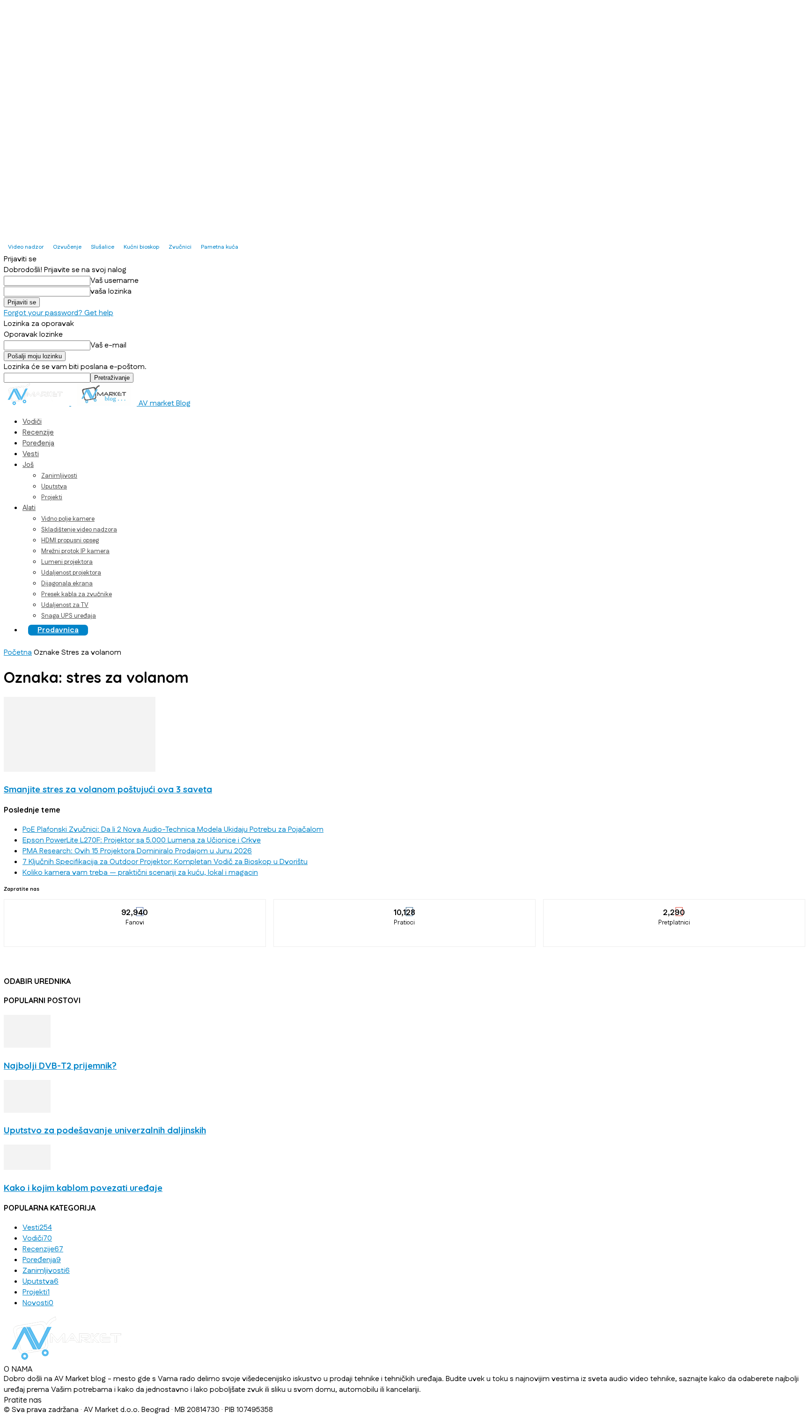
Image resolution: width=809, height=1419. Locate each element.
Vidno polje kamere (68, 519)
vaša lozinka (111, 291)
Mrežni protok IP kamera (75, 551)
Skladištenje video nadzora (79, 529)
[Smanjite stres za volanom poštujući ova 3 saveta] (79, 769)
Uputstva (54, 486)
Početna (18, 652)
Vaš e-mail (108, 345)
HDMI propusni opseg (70, 540)
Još (28, 465)
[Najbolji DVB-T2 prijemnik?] (27, 1045)
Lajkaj (135, 906)
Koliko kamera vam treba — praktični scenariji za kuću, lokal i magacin (140, 872)
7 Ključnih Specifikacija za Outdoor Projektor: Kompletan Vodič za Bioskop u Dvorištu (165, 862)
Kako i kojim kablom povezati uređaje (83, 1187)
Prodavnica (58, 630)
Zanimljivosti (59, 476)
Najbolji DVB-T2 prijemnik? (60, 1065)
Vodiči (32, 422)
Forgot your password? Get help (58, 313)
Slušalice (102, 247)
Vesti (30, 454)
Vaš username (114, 280)
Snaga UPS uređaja (68, 616)
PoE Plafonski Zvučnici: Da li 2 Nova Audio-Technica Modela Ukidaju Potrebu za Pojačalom (173, 829)
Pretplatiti (674, 906)
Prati (405, 906)
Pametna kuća (219, 247)
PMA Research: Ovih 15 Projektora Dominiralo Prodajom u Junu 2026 (137, 851)
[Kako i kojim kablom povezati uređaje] (27, 1167)
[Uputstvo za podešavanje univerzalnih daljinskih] (27, 1110)
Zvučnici (180, 247)
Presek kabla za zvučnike (76, 594)
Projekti (51, 497)
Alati (29, 508)
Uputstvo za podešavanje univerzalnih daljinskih (105, 1130)
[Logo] (37, 403)
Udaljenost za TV (64, 605)
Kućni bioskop (141, 247)
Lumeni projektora (67, 562)
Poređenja (38, 443)
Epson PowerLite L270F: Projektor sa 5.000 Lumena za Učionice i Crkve (141, 840)
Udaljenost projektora (71, 573)
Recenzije (38, 432)
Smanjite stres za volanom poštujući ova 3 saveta (108, 789)
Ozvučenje (67, 247)
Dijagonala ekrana (67, 583)
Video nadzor (26, 247)
